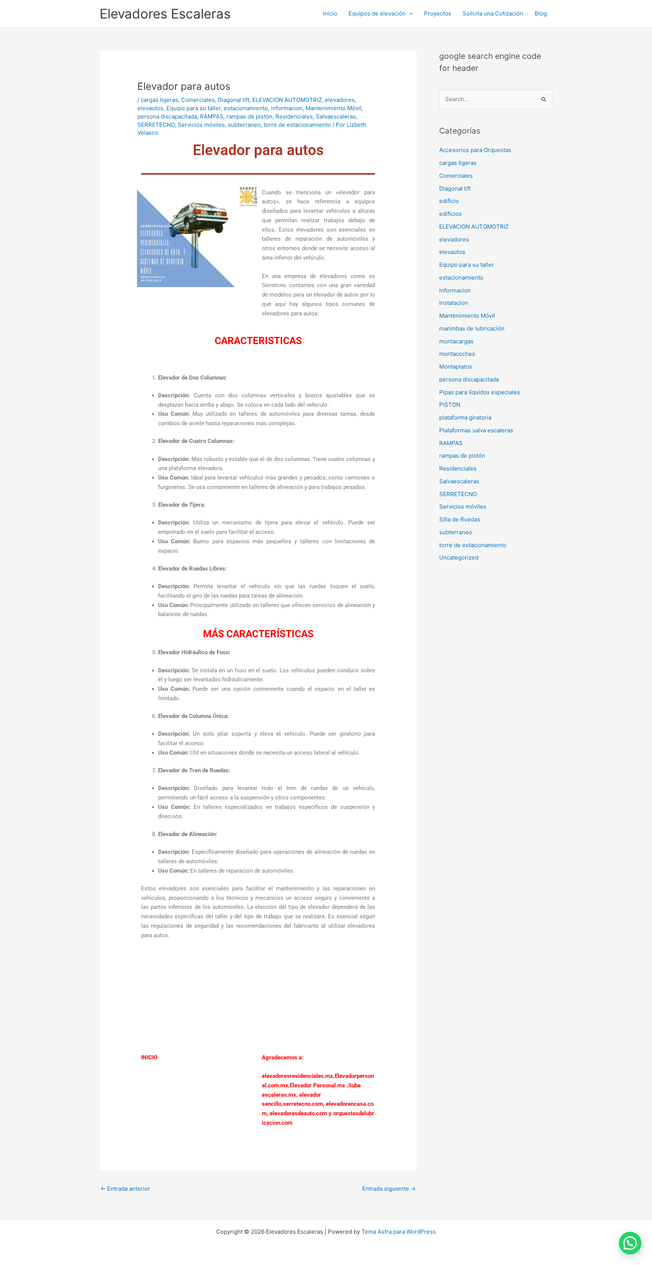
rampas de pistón (249, 116)
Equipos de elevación (377, 13)
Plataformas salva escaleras (476, 430)
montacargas (456, 341)
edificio (449, 200)
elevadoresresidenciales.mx (297, 1076)
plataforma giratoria (465, 417)
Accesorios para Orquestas (475, 150)
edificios (450, 213)
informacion (287, 108)
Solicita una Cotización (493, 13)
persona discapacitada (167, 116)
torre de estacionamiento (297, 124)
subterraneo (244, 124)
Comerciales (198, 99)
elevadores (340, 99)
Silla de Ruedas (459, 519)
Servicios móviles (201, 124)
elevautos (150, 108)
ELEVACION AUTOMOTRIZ (287, 99)
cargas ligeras (159, 99)
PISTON (449, 404)
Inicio (330, 13)
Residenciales (294, 116)
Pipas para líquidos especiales (479, 392)
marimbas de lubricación (471, 328)
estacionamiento (246, 108)
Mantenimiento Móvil (333, 108)
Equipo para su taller (193, 108)
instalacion (453, 302)
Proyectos (437, 13)
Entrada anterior (125, 1188)
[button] (409, 13)
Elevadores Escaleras (165, 14)
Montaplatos (455, 366)
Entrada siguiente (389, 1188)
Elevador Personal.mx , (319, 1085)
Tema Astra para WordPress (398, 1231)
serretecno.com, (303, 1104)
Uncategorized (458, 557)
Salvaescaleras (336, 116)
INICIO (149, 1057)
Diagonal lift (233, 99)
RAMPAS (211, 116)
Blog (541, 13)
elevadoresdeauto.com (298, 1113)
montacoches (457, 353)
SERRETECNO (156, 124)
